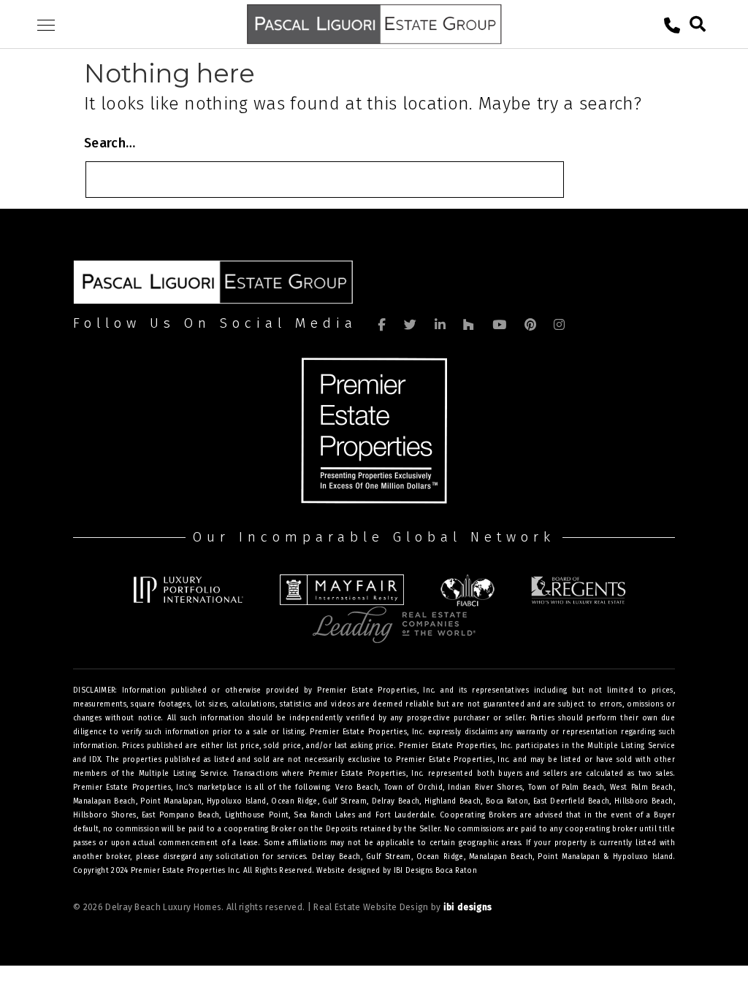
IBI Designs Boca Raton (435, 870)
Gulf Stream (388, 856)
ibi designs (467, 907)
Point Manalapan (569, 856)
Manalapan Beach (501, 856)
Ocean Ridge (439, 856)
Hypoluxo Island (643, 856)
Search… (109, 143)
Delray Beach (336, 856)
